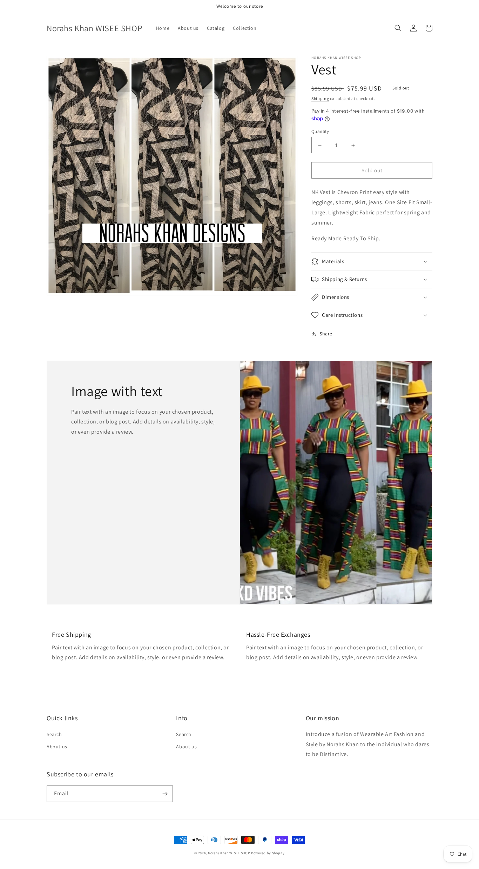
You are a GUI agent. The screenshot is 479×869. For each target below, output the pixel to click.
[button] (398, 28)
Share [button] (325, 333)
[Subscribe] (165, 794)
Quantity (320, 131)
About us (57, 746)
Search (54, 734)
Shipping (320, 98)
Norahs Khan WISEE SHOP (229, 853)
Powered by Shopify (268, 853)
